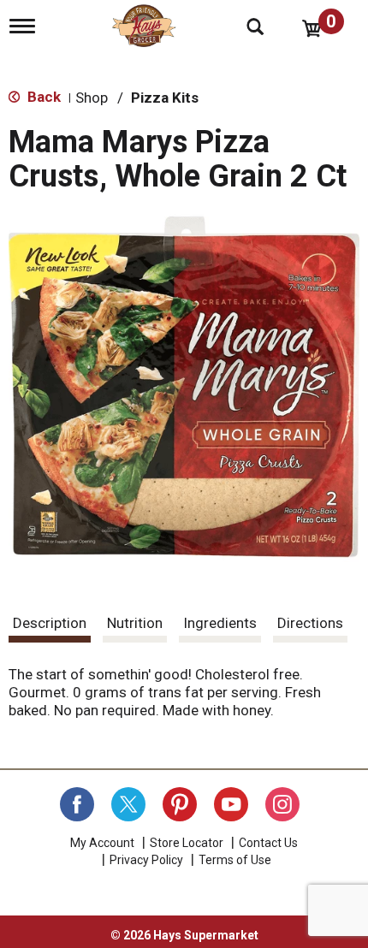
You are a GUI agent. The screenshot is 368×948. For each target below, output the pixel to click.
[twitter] (128, 804)
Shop (91, 97)
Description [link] (49, 622)
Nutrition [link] (135, 622)
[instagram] (282, 804)
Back (42, 96)
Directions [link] (310, 622)
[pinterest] (180, 804)
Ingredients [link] (220, 622)
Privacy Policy (146, 860)
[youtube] (231, 804)
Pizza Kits (165, 97)
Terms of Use (235, 860)
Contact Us (268, 843)
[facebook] (77, 804)
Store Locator (186, 843)
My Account (102, 843)
